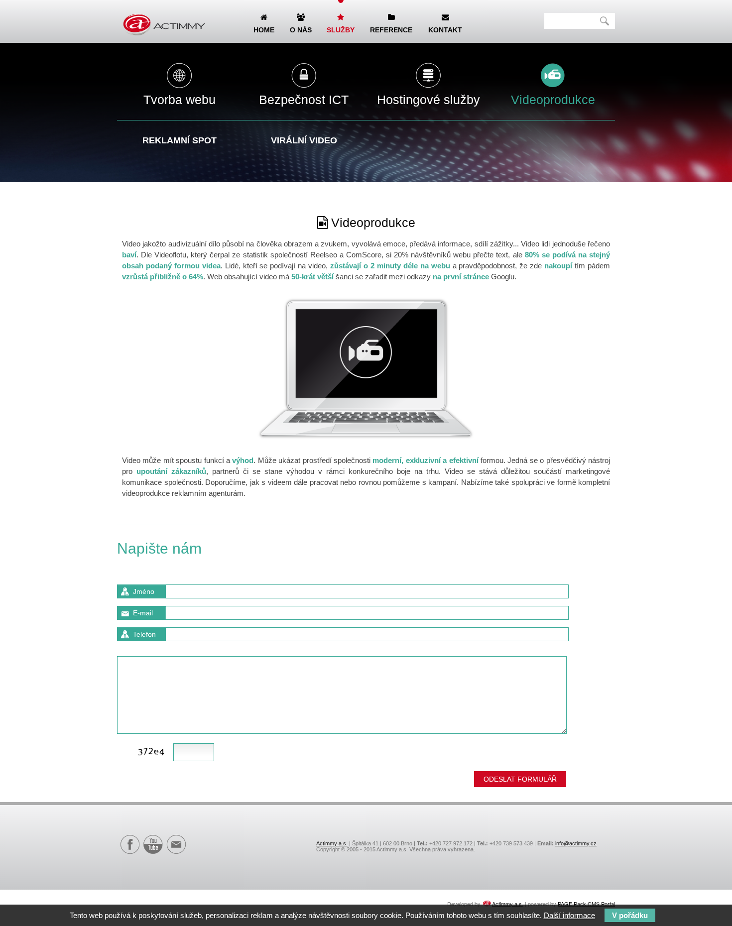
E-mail (143, 613)
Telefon (144, 634)
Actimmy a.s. (332, 843)
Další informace (569, 915)
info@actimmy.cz (576, 843)
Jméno (143, 591)
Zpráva (144, 648)
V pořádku (630, 915)
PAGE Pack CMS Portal (586, 903)
